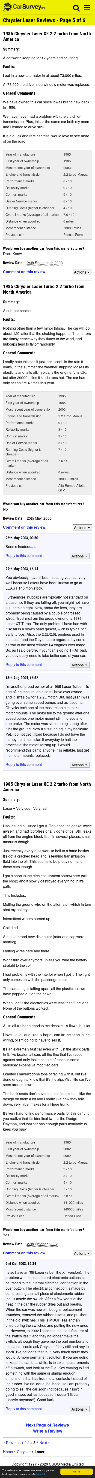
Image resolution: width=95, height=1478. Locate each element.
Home (8, 1451)
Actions (80, 272)
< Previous (12, 1442)
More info (41, 1474)
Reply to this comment (24, 555)
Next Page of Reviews (47, 1425)
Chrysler (24, 1451)
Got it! (76, 1471)
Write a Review (47, 1431)
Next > (44, 1442)
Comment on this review (24, 271)
